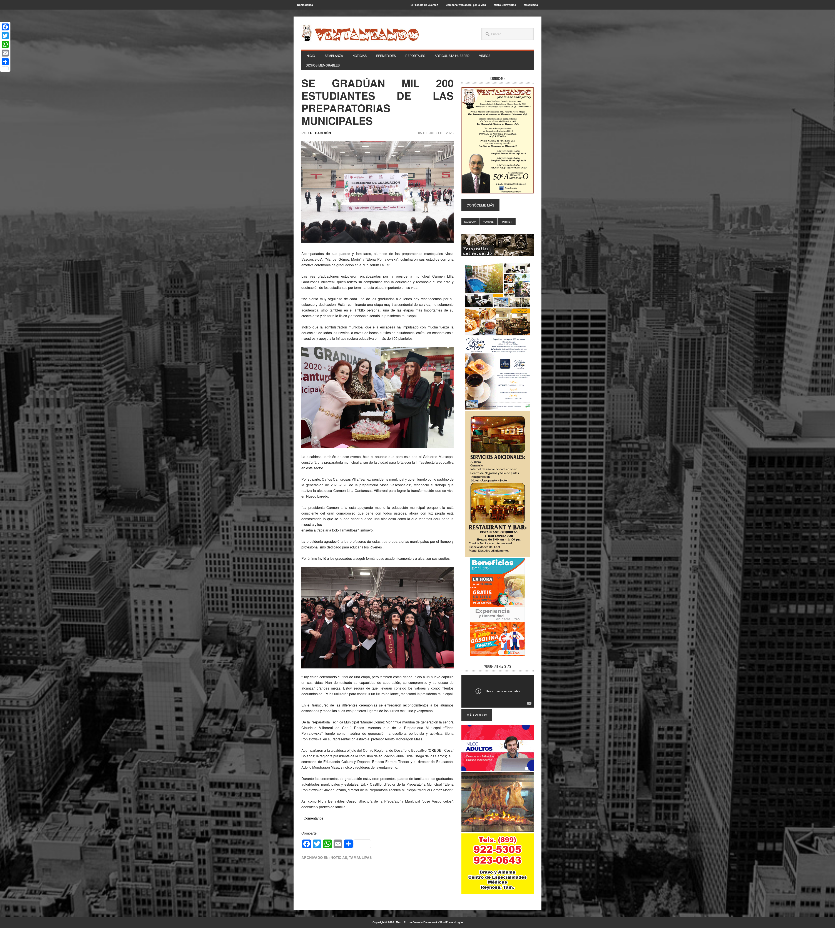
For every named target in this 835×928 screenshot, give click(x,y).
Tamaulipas (360, 857)
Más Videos (477, 715)
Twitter (506, 221)
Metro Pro (402, 922)
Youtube (488, 221)
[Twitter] (5, 35)
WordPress (446, 922)
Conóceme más (480, 205)
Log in (459, 922)
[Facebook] (5, 27)
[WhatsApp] (5, 44)
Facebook (470, 221)
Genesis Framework (425, 922)
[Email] (5, 53)
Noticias (339, 857)
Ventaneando (360, 33)
